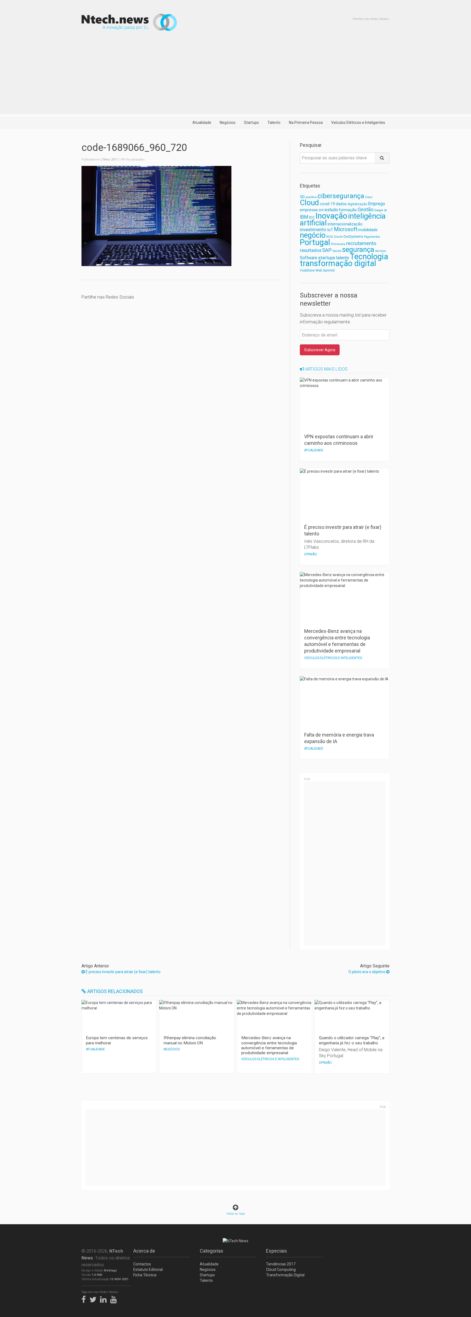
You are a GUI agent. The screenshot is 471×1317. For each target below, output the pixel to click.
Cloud (309, 202)
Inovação (331, 216)
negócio (312, 235)
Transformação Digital (285, 1275)
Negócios (227, 122)
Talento (273, 122)
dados (341, 204)
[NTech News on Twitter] (94, 1298)
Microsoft (345, 229)
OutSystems (353, 236)
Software (308, 257)
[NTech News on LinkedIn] (104, 1298)
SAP (326, 250)
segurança (358, 249)
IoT (330, 229)
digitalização (357, 204)
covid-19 (327, 204)
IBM (304, 217)
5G (302, 197)
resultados (310, 250)
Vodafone (307, 270)
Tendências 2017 (280, 1264)
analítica (311, 197)
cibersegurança (341, 196)
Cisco (368, 197)
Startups (251, 122)
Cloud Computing (281, 1269)
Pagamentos (372, 237)
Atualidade (201, 122)
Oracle (338, 237)
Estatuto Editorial (148, 1269)
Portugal (315, 242)
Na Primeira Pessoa (306, 122)
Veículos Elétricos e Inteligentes (358, 122)
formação (348, 209)
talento (342, 257)
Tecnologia (369, 256)
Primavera (338, 244)
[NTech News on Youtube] (114, 1298)
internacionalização (345, 224)
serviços (380, 251)
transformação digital (338, 263)
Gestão (365, 209)
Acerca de (144, 1251)
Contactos (142, 1264)
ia (385, 210)
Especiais (276, 1251)
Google (378, 210)
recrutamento (361, 243)
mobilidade (368, 229)
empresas (309, 210)
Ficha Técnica (144, 1275)
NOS (329, 237)
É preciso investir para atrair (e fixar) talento (123, 972)
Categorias (211, 1251)
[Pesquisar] (382, 158)
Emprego (376, 203)
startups (326, 257)
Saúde (336, 251)
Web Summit (325, 270)
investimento (313, 229)
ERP (321, 210)
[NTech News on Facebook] (85, 1298)
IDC (312, 217)
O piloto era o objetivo (367, 972)
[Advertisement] (235, 76)
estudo (331, 209)
